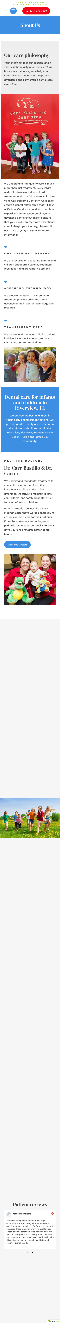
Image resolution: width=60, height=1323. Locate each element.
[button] (13, 11)
